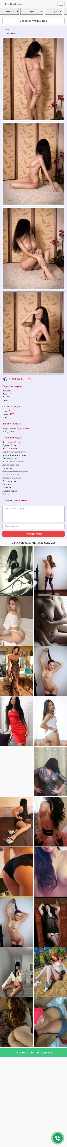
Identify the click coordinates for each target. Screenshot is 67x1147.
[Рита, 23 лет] (33, 333)
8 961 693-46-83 (20, 379)
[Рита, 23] (33, 164)
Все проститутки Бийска (33, 20)
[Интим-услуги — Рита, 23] (33, 79)
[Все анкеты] (12, 4)
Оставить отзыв (33, 534)
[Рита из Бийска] (33, 248)
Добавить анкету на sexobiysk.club (34, 1052)
